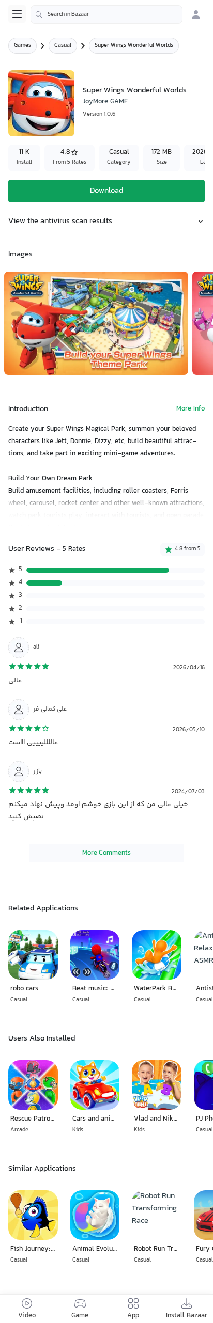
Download (106, 190)
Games (22, 46)
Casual (62, 46)
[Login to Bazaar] (196, 14)
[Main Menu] (17, 14)
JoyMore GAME (105, 101)
